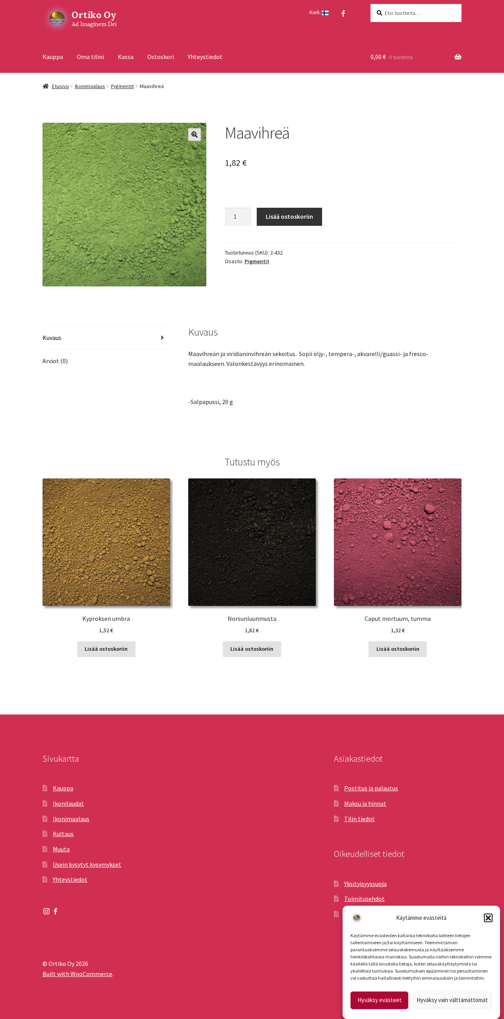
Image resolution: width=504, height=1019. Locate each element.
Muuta (61, 849)
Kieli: (315, 12)
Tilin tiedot (359, 819)
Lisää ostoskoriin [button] (106, 648)
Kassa (125, 57)
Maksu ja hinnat (365, 803)
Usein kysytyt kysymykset (87, 864)
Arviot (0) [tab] (55, 361)
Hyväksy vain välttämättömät (452, 1000)
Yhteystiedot (205, 57)
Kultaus (63, 834)
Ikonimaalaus (90, 86)
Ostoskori (160, 57)
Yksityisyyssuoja (365, 884)
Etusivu (60, 86)
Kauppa (53, 57)
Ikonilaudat (68, 803)
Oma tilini (90, 57)
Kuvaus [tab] (52, 338)
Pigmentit (122, 86)
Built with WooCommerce (77, 974)
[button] (488, 918)
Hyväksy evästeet (380, 1000)
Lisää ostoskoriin (289, 216)
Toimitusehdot (364, 899)
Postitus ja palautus (371, 788)
